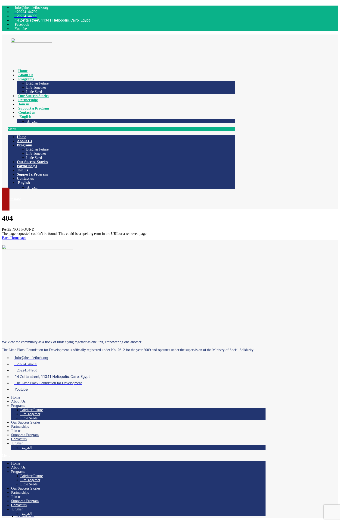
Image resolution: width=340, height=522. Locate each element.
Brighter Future (37, 83)
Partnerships (28, 100)
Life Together (36, 87)
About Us (25, 75)
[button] (121, 129)
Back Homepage (14, 238)
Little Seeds (34, 92)
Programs (26, 79)
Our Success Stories (33, 96)
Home (23, 71)
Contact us (26, 112)
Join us (23, 104)
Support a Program (33, 108)
